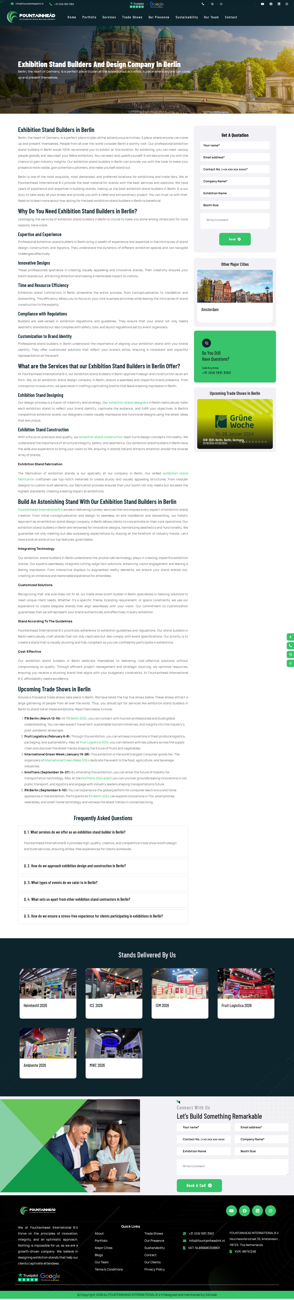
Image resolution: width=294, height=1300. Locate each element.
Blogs (99, 1255)
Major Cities (103, 1248)
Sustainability (187, 17)
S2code (211, 1295)
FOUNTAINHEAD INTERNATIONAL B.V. (134, 1295)
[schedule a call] (290, 654)
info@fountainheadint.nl (29, 3)
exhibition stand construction (101, 437)
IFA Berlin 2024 (99, 796)
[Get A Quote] (290, 637)
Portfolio (89, 17)
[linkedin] (257, 1210)
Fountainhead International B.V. (40, 510)
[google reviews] (157, 4)
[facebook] (244, 1210)
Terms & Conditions (109, 1269)
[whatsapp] (290, 663)
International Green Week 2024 (66, 760)
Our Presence (159, 17)
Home (72, 17)
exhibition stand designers (128, 402)
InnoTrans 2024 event (96, 778)
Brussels (208, 309)
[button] (240, 442)
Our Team (211, 17)
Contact (231, 17)
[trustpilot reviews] (137, 4)
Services (109, 17)
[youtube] (231, 1210)
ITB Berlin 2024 (76, 718)
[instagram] (270, 1210)
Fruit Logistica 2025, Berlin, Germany (226, 440)
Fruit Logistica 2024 (94, 742)
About (99, 1233)
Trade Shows (132, 17)
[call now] (290, 645)
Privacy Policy (154, 1269)
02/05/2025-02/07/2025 (216, 443)
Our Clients (152, 1262)
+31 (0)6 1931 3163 (64, 4)
